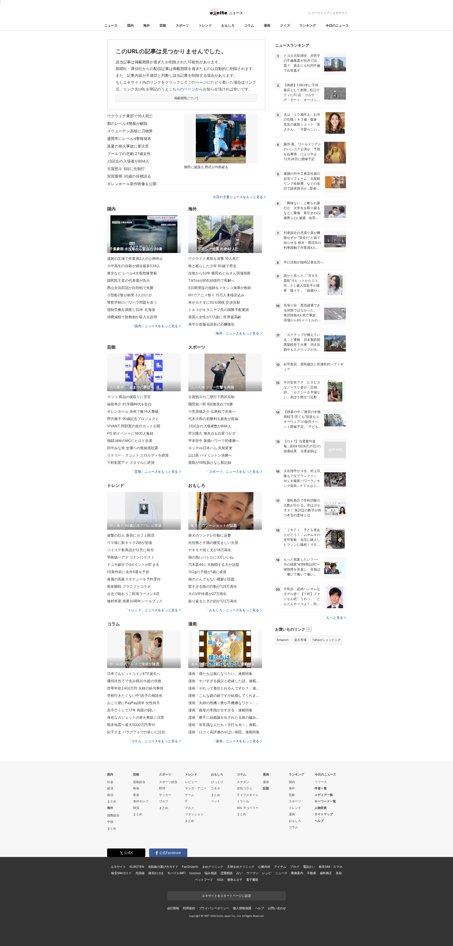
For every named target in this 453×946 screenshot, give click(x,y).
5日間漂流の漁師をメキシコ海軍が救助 (219, 287)
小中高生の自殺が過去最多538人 (133, 266)
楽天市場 (300, 640)
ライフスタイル (247, 795)
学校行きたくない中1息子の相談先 (134, 695)
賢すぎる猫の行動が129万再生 (212, 586)
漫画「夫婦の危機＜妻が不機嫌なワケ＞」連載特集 (225, 703)
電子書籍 (252, 879)
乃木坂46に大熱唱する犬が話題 (213, 564)
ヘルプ (319, 821)
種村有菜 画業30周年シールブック (135, 601)
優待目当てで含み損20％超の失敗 (134, 681)
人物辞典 (321, 808)
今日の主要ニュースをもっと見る (238, 197)
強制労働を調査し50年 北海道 (131, 309)
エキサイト (340, 13)
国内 (130, 25)
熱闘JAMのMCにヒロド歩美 (129, 440)
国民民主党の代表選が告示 (128, 280)
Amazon (283, 640)
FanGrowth (190, 867)
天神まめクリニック (240, 867)
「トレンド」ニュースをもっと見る (151, 610)
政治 (110, 795)
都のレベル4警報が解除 (127, 123)
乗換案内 (297, 873)
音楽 (136, 795)
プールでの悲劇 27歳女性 (129, 153)
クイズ (285, 25)
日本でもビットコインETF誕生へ (133, 673)
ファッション (194, 814)
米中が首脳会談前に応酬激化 (211, 324)
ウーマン (252, 873)
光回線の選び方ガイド (163, 867)
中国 (110, 822)
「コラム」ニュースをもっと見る (153, 741)
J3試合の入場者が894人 (128, 161)
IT (186, 801)
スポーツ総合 (168, 782)
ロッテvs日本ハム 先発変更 (210, 448)
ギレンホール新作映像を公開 (132, 183)
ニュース (110, 25)
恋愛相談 (227, 873)
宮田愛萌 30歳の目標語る (129, 176)
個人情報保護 (242, 908)
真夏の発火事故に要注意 (128, 146)
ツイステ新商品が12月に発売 (130, 550)
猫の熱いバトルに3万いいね (211, 557)
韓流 (136, 808)
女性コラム (244, 788)
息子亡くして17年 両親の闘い (131, 710)
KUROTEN (137, 867)
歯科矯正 (326, 873)
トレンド (205, 25)
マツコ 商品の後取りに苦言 (129, 397)
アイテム (280, 867)
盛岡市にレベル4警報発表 (129, 138)
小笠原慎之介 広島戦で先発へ (212, 411)
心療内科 (264, 867)
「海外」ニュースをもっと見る (235, 333)
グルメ (189, 808)
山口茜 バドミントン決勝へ (210, 455)
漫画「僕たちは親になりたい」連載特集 (220, 673)
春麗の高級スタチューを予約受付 (134, 579)
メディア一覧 (324, 795)
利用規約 (189, 908)
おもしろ (228, 25)
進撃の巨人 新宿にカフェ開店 (131, 535)
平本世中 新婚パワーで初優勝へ (213, 440)
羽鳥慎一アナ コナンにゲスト (131, 557)
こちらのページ (182, 89)
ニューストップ (318, 13)
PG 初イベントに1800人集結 (130, 433)
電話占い (309, 867)
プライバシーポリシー (214, 908)
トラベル (243, 801)
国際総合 (113, 815)
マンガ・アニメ (195, 788)
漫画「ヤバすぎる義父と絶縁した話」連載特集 (225, 681)
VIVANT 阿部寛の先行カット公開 (133, 426)
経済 (110, 788)
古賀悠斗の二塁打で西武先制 (211, 397)
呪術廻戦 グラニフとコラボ (129, 586)
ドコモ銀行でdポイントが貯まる (133, 564)
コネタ (215, 788)
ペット (215, 801)
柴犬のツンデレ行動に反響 (209, 535)
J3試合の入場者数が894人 (209, 426)
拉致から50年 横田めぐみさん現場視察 (219, 273)
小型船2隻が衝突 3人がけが (129, 295)
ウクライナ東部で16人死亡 (130, 116)
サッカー (165, 795)
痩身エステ (234, 879)
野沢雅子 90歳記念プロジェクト (133, 418)
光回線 (140, 873)
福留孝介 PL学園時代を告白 (129, 404)
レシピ (266, 873)
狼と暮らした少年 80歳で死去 (212, 266)
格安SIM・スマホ (330, 867)
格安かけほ (156, 873)
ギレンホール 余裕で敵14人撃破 (133, 411)
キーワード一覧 (325, 801)
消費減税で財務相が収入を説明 (132, 317)
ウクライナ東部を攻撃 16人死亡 (213, 258)
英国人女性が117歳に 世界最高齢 (214, 317)
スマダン (243, 782)
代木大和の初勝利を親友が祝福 (213, 418)
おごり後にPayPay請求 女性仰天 (133, 703)
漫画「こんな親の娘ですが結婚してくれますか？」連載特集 (225, 695)
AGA (220, 879)
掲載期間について (186, 98)
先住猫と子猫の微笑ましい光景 (213, 542)
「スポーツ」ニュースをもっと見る (232, 471)
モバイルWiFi (176, 873)
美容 (339, 873)
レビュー (191, 782)
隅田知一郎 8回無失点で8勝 (210, 404)
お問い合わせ (277, 908)
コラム (249, 25)
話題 (266, 788)
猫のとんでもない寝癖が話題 (211, 579)
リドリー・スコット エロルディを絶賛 (138, 455)
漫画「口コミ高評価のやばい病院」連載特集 (224, 732)
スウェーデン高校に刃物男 (130, 131)
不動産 (311, 873)
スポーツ (182, 25)
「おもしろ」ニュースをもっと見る (232, 610)
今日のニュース (337, 25)
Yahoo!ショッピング (326, 640)
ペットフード (204, 879)
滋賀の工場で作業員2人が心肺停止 (135, 258)
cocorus (195, 873)
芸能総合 (139, 782)
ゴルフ (163, 801)
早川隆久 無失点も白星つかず (212, 433)
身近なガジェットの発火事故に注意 (135, 717)
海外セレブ (140, 801)
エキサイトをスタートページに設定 (226, 895)
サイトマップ (324, 814)
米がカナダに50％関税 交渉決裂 (214, 302)
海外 (146, 25)
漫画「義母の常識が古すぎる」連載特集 (220, 710)
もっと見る (334, 618)
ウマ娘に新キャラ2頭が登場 (129, 542)
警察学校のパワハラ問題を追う (132, 302)
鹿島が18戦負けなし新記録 (209, 462)
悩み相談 (211, 873)
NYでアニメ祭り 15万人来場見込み (216, 295)
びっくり (217, 782)
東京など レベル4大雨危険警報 (132, 273)
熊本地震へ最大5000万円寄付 (131, 724)
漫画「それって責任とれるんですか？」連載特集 (225, 688)
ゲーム (189, 795)
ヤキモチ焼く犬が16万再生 (209, 550)
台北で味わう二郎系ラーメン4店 (133, 593)
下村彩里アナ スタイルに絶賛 (131, 462)
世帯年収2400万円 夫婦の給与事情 (135, 688)
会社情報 (173, 908)
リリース (321, 782)
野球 (162, 788)
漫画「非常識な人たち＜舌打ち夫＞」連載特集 (225, 724)
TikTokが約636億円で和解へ (211, 280)
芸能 (162, 25)
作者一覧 (321, 788)
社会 (110, 782)
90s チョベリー (248, 808)
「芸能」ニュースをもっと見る (154, 471)
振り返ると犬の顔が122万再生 (212, 601)
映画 (136, 788)
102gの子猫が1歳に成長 (207, 572)
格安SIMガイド (121, 873)
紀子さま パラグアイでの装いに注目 (136, 732)
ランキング (307, 25)
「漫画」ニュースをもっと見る (235, 741)
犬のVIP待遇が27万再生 (207, 593)
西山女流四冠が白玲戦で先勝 (130, 287)
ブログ (294, 867)
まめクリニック (212, 867)
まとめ (111, 801)
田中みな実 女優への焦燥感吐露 (132, 448)
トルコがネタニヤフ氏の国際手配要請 (218, 309)
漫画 (267, 25)
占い (239, 873)
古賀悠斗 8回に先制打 (126, 168)
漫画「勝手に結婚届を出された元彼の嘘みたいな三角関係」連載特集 (225, 717)
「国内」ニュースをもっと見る (154, 326)
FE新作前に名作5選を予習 (128, 572)
